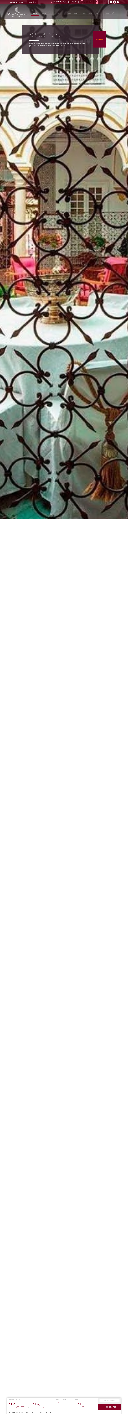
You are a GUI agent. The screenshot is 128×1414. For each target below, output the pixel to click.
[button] (4, 707)
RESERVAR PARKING (99, 44)
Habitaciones (61, 1399)
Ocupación (79, 1399)
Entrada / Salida (14, 1399)
